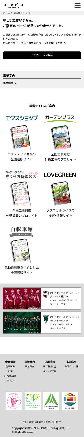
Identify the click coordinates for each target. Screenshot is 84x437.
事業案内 (8, 83)
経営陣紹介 (10, 375)
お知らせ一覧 (71, 366)
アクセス (10, 380)
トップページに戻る (42, 55)
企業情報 (10, 366)
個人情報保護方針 (33, 422)
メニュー (78, 5)
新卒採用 (48, 366)
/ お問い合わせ (52, 422)
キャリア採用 (49, 371)
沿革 (10, 371)
